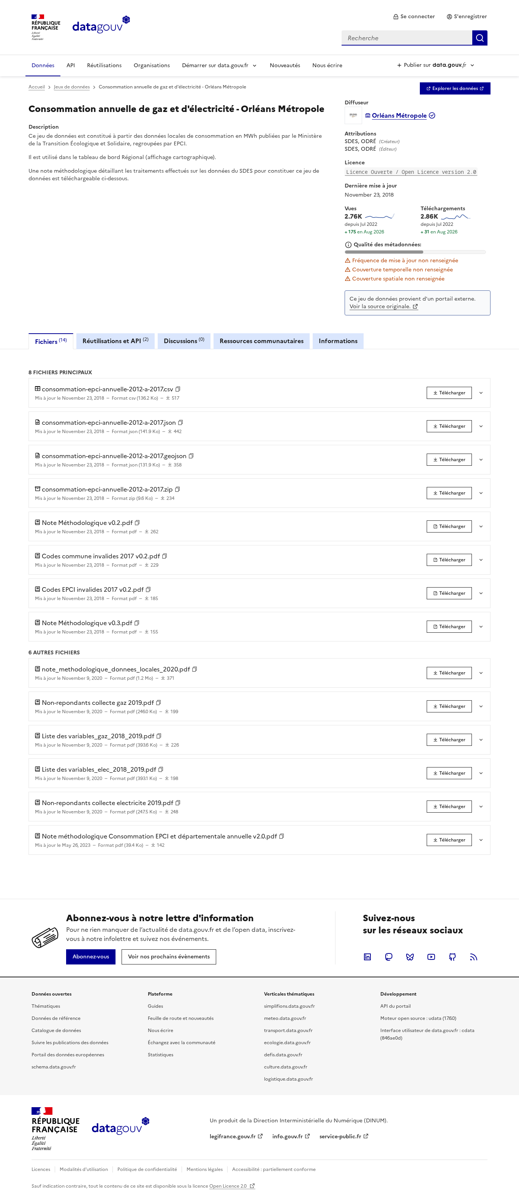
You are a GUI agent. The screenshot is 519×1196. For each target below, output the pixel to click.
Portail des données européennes (68, 1054)
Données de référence (56, 1018)
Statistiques (160, 1054)
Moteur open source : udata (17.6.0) (418, 1018)
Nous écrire (327, 65)
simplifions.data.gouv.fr (289, 1006)
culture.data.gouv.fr (285, 1067)
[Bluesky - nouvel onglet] (410, 956)
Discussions (184, 340)
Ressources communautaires (262, 340)
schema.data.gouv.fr (54, 1067)
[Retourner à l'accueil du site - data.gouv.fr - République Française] (120, 1129)
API (70, 65)
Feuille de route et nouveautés (181, 1018)
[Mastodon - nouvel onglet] (388, 956)
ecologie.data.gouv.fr (287, 1042)
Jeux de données (72, 87)
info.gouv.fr (287, 1137)
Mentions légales (205, 1169)
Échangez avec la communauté (181, 1042)
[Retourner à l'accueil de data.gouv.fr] (101, 26)
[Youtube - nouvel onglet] (431, 956)
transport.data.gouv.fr (288, 1030)
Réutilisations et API (115, 340)
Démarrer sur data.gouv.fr (215, 65)
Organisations (152, 65)
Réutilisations (104, 65)
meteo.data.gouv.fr (285, 1018)
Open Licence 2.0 (228, 1186)
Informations (338, 340)
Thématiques (46, 1006)
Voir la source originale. (380, 306)
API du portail (395, 1006)
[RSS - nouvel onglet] (473, 956)
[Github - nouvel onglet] (452, 956)
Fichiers (51, 341)
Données (43, 65)
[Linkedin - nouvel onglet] (367, 956)
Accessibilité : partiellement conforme (274, 1169)
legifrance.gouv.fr (233, 1137)
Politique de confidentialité (147, 1169)
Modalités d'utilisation (84, 1169)
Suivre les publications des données (70, 1042)
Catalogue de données (56, 1030)
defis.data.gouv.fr (283, 1054)
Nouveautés (285, 65)
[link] (413, 16)
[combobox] (414, 38)
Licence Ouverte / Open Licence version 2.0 (411, 171)
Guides (155, 1006)
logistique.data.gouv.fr (288, 1079)
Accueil (36, 87)
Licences (41, 1169)
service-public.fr (340, 1137)
